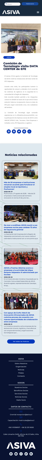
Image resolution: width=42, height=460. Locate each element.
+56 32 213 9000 (27, 427)
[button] (38, 12)
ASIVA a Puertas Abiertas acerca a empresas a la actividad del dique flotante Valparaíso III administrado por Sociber (21, 271)
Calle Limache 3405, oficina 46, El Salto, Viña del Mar (21, 435)
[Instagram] (21, 454)
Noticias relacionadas (21, 155)
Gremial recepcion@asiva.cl (21, 415)
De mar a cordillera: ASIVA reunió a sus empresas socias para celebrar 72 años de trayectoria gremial (20, 227)
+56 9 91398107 (14, 427)
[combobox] (12, 4)
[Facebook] (31, 454)
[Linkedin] (11, 454)
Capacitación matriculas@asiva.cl (21, 420)
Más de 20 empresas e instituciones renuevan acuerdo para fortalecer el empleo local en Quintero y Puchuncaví (19, 185)
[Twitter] (26, 454)
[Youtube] (16, 454)
